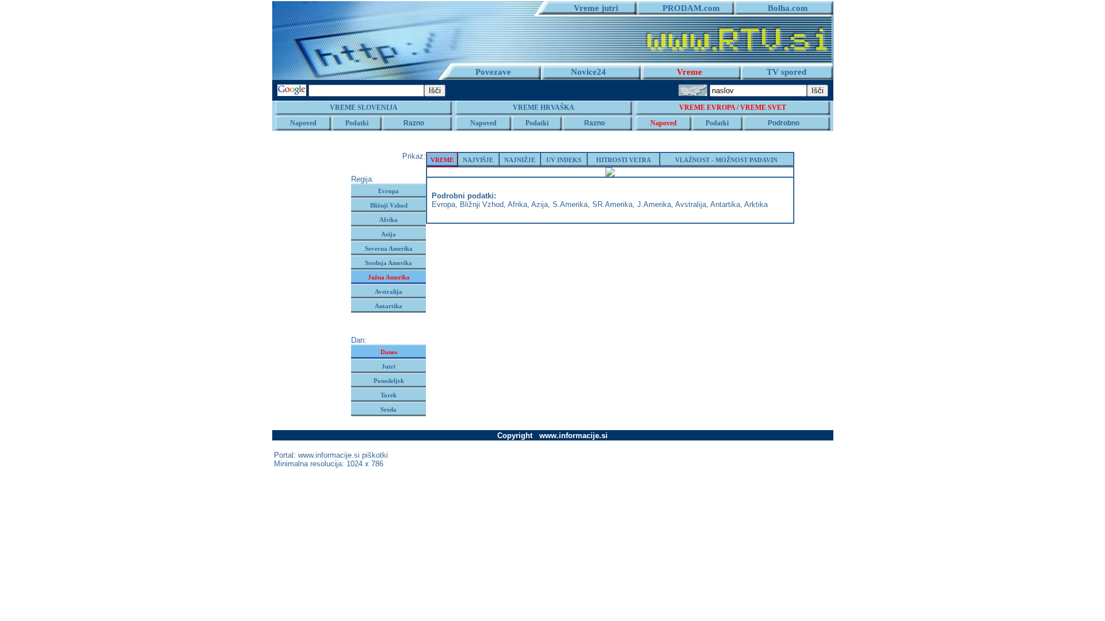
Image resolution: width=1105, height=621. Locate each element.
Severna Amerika (389, 248)
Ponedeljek (389, 380)
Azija (388, 234)
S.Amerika (570, 204)
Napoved (303, 123)
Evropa (388, 190)
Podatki (356, 123)
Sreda (388, 409)
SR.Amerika (612, 204)
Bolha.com (783, 8)
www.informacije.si (329, 455)
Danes (388, 351)
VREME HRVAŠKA (543, 107)
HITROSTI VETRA (623, 159)
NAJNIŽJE (519, 159)
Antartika (388, 305)
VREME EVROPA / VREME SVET (732, 107)
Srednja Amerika (388, 262)
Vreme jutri (591, 8)
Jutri (388, 366)
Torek (388, 395)
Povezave (493, 71)
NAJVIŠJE (478, 159)
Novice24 (588, 71)
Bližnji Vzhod (388, 205)
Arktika (756, 204)
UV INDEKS (563, 159)
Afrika (388, 219)
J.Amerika (654, 204)
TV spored (786, 71)
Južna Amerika (389, 277)
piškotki (375, 455)
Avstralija (388, 291)
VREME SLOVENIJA (364, 107)
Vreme (689, 71)
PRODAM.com (686, 8)
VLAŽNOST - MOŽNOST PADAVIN (726, 159)
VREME (442, 159)
